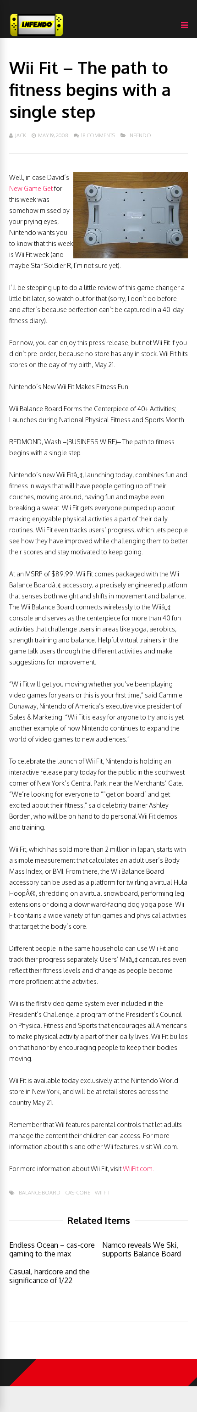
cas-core (77, 1192)
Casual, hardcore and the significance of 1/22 (49, 1276)
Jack (20, 135)
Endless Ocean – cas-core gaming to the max (52, 1249)
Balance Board (39, 1192)
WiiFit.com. (138, 1168)
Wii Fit (102, 1192)
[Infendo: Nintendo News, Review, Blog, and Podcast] (36, 36)
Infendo (139, 135)
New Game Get (31, 188)
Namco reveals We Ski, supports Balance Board (141, 1249)
